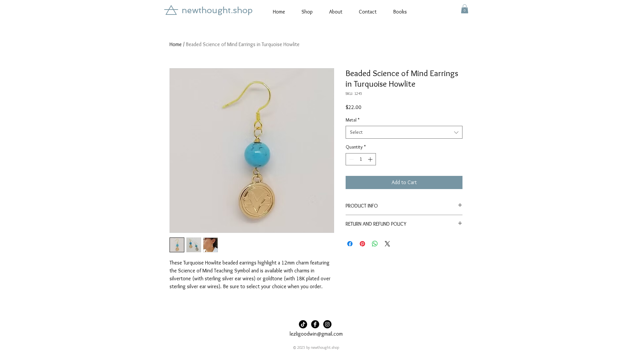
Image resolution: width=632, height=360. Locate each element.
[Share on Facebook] (350, 244)
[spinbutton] (361, 159)
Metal (352, 120)
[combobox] (404, 132)
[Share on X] (387, 244)
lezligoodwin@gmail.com (316, 334)
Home (176, 44)
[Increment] (371, 159)
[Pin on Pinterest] (362, 244)
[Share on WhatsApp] (375, 244)
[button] (464, 8)
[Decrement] (351, 159)
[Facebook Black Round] (315, 324)
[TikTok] (303, 324)
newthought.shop (217, 10)
